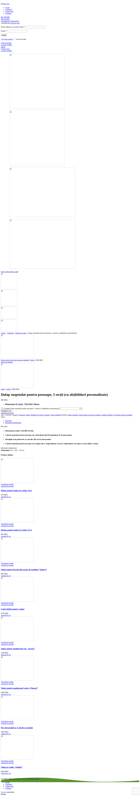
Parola (4, 31)
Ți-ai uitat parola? (7, 39)
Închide (3, 794)
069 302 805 (5, 19)
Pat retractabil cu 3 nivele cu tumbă (17, 728)
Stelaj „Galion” (6, 389)
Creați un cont (15, 23)
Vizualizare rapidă (7, 484)
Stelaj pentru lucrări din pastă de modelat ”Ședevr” (18, 360)
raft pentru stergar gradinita (123, 415)
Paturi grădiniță (55, 415)
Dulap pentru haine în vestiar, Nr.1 (16, 530)
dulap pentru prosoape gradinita (90, 415)
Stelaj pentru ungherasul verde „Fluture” (19, 688)
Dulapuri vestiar (20, 333)
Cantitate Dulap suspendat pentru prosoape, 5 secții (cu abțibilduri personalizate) (31, 408)
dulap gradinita (73, 415)
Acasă (3, 333)
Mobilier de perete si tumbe (40, 415)
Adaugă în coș (6, 411)
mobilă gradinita (107, 415)
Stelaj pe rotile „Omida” (12, 767)
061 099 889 (5, 17)
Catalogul (10, 333)
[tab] (72, 421)
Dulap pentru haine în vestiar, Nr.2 (16, 490)
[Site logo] (5, 4)
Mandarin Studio (34, 779)
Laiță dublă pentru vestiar (12, 609)
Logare (4, 35)
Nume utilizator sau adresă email (13, 27)
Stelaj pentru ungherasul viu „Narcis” (18, 649)
